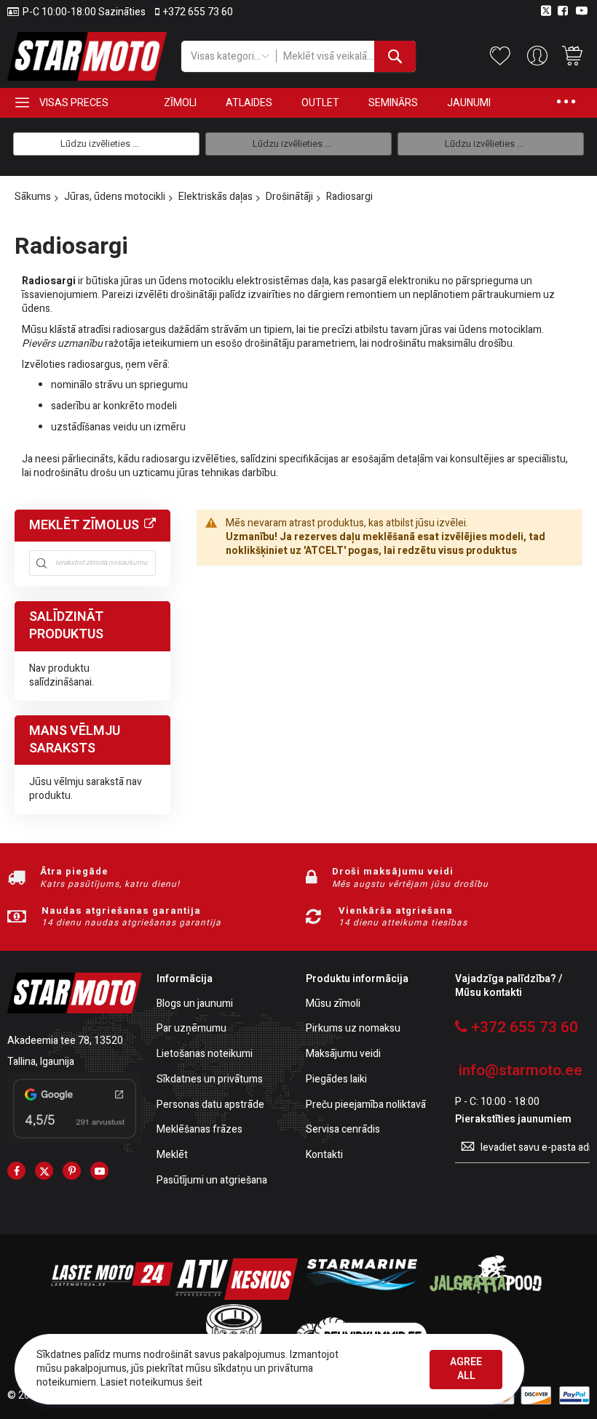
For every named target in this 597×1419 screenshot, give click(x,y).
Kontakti (324, 1155)
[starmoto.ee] (87, 56)
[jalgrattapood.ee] (485, 1296)
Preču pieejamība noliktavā (366, 1105)
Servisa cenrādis (343, 1130)
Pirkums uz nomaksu (353, 1029)
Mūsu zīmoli (333, 1004)
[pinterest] (72, 1171)
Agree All (466, 1368)
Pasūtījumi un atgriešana (212, 1181)
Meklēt (172, 1155)
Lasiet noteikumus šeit (151, 1382)
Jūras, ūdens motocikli (114, 196)
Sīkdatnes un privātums (210, 1080)
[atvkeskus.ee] (236, 1296)
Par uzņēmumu (191, 1029)
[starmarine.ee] (361, 1296)
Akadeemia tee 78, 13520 (65, 1040)
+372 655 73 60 (198, 12)
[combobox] (346, 56)
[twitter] (44, 1171)
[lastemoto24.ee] (112, 1296)
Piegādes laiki (336, 1080)
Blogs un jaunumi (195, 1004)
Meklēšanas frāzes (199, 1130)
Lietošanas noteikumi (205, 1054)
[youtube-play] (99, 1171)
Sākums (33, 196)
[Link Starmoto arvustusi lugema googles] (74, 1140)
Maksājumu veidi (343, 1054)
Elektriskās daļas (215, 196)
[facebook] (16, 1171)
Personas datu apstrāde (210, 1105)
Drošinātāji (289, 196)
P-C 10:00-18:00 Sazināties (84, 12)
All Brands (150, 524)
